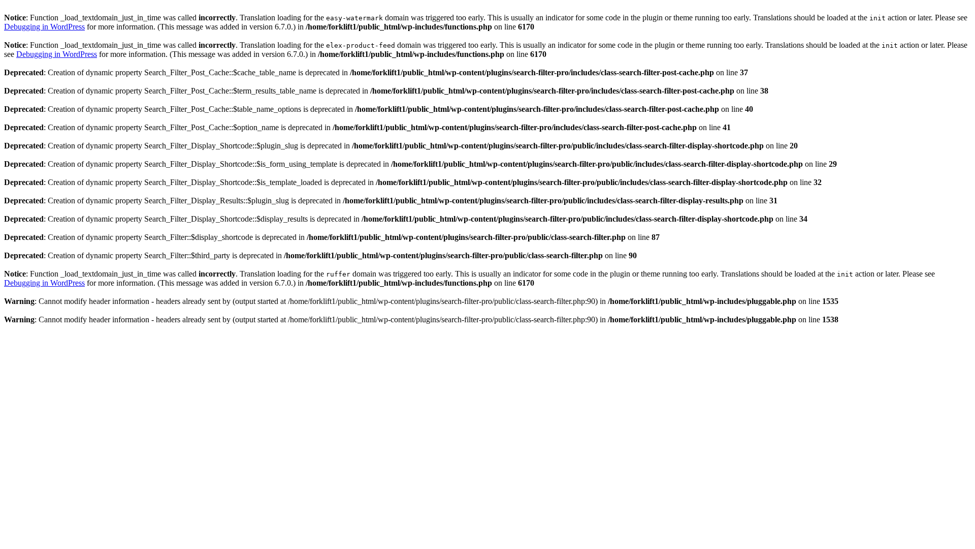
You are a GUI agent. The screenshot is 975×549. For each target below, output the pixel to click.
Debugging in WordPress (44, 26)
